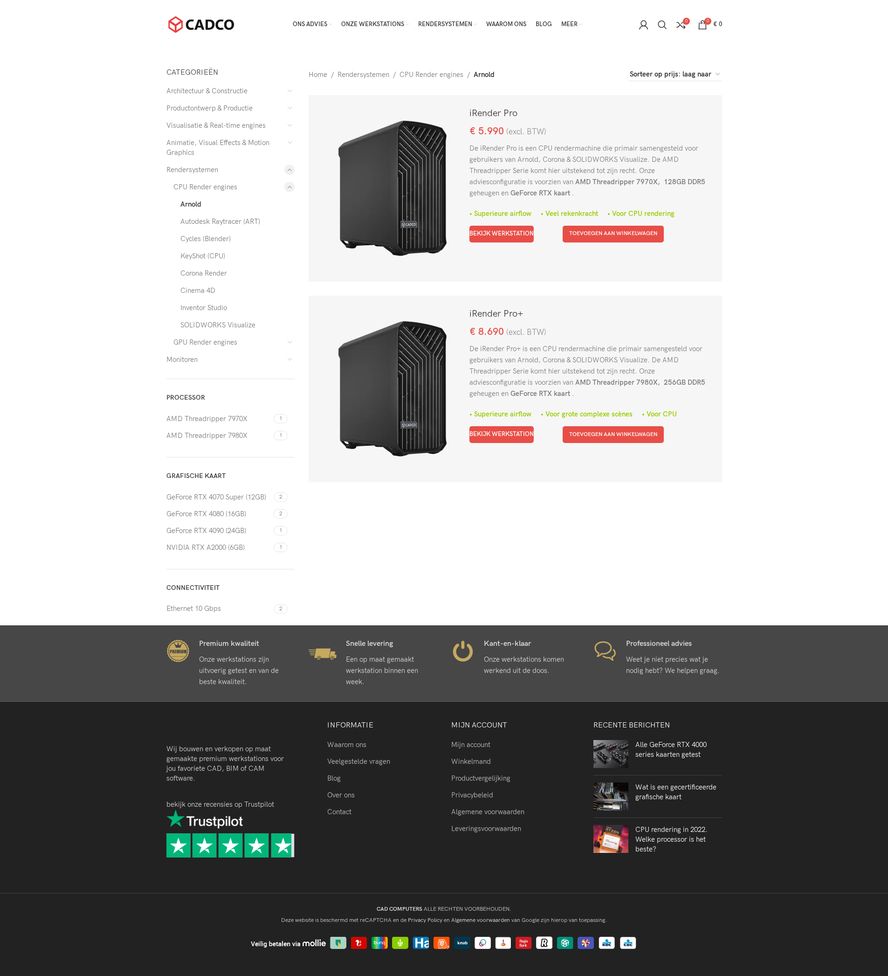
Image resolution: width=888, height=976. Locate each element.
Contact (339, 812)
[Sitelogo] (201, 24)
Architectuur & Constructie (207, 91)
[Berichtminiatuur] (610, 754)
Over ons (341, 795)
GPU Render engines (205, 342)
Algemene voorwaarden (487, 812)
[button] (613, 234)
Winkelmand (471, 761)
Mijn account (470, 745)
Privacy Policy (425, 920)
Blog (334, 778)
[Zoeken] (662, 24)
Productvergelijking (480, 778)
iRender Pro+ (496, 313)
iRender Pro (493, 113)
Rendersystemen (192, 170)
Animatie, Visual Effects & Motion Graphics (217, 147)
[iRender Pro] (392, 188)
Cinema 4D (197, 290)
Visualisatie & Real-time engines (216, 125)
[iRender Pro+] (392, 389)
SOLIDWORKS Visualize (217, 325)
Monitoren (182, 359)
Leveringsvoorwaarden (486, 828)
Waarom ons (346, 745)
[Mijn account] (643, 24)
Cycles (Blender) (205, 239)
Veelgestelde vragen (358, 761)
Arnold (190, 204)
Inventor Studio (203, 308)
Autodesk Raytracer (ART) (220, 221)
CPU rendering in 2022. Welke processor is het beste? (671, 839)
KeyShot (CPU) (202, 256)
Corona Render (203, 273)
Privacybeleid (472, 795)
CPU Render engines (205, 187)
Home (318, 74)
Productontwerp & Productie (209, 108)
